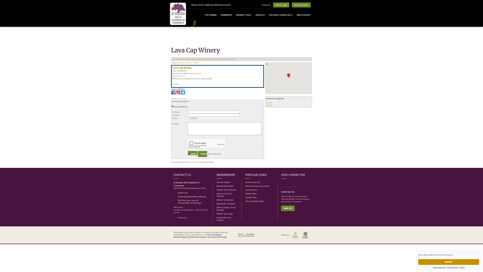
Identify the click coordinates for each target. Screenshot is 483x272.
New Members (199, 59)
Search (175, 59)
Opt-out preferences (439, 267)
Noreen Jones (179, 76)
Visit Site (175, 84)
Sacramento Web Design (217, 237)
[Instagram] (301, 182)
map (190, 73)
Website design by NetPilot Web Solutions (190, 237)
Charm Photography (214, 235)
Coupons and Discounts (214, 59)
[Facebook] (282, 182)
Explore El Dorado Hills (281, 15)
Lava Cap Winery (181, 67)
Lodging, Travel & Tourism (180, 62)
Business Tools (243, 15)
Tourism (269, 102)
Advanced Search (186, 59)
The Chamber (211, 15)
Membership (226, 15)
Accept (449, 262)
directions (197, 73)
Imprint (462, 267)
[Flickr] (296, 182)
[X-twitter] (291, 182)
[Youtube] (287, 182)
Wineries (269, 105)
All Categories (230, 59)
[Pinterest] (305, 182)
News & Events (304, 15)
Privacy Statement (453, 267)
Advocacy (260, 15)
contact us (195, 162)
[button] (288, 75)
